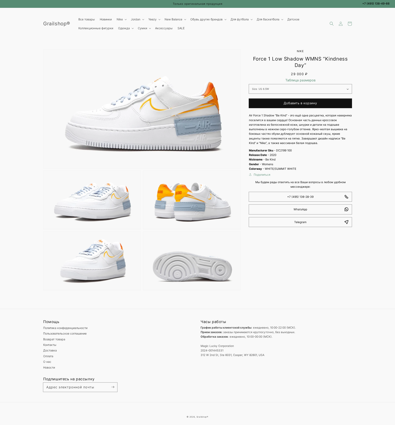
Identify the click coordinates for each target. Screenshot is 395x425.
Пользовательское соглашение (65, 333)
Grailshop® (202, 417)
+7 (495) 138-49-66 (376, 3)
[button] (331, 23)
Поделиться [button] (262, 174)
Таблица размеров (300, 80)
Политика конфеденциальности (65, 328)
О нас (47, 361)
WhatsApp (300, 209)
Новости (49, 367)
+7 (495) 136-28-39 (300, 196)
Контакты (49, 345)
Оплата (48, 356)
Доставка (50, 350)
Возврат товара (54, 339)
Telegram (300, 222)
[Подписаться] (112, 387)
